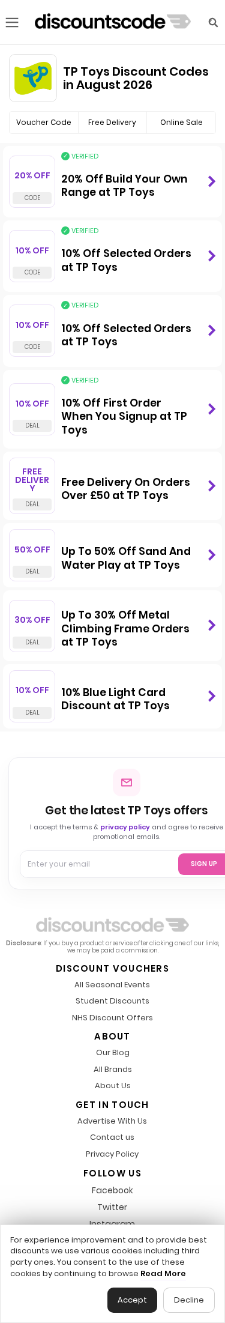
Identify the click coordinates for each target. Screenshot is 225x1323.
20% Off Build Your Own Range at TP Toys (124, 186)
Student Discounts (112, 1001)
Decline (189, 1300)
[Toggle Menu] (12, 22)
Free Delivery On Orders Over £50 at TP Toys (125, 489)
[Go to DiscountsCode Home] (113, 22)
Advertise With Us (112, 1121)
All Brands (113, 1070)
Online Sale (181, 122)
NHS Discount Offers (112, 1018)
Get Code (211, 181)
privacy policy (125, 827)
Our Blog (113, 1053)
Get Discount (211, 410)
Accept (132, 1300)
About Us (113, 1086)
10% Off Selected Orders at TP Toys (126, 260)
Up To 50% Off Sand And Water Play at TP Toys (126, 558)
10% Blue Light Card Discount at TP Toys (115, 699)
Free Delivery (112, 122)
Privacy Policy (112, 1154)
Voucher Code (43, 122)
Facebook (112, 1190)
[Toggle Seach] (213, 22)
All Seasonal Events (112, 985)
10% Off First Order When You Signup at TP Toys (124, 416)
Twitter (112, 1207)
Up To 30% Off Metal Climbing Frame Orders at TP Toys (125, 628)
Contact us (112, 1138)
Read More (163, 1273)
